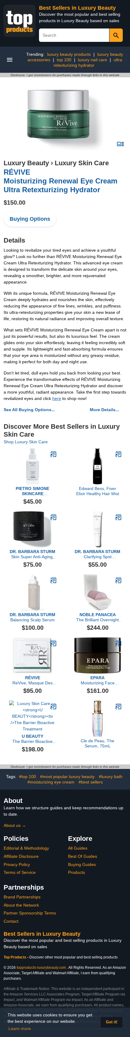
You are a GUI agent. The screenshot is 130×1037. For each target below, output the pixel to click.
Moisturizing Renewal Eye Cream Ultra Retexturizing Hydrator (60, 181)
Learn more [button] (19, 1028)
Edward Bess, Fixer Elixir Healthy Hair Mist (97, 491)
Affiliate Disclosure (21, 856)
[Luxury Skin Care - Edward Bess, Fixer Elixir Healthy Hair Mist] (118, 454)
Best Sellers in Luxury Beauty (77, 8)
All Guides (77, 848)
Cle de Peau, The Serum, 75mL (97, 743)
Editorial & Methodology (26, 848)
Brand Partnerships (22, 896)
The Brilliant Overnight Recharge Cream (97, 617)
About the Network (21, 905)
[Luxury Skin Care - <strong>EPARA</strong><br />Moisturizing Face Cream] (118, 643)
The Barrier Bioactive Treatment (32, 739)
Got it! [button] (111, 1022)
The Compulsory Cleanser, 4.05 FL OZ (32, 491)
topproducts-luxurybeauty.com (41, 967)
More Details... (104, 409)
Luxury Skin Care (82, 163)
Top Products (15, 957)
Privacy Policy (17, 864)
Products (76, 872)
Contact (11, 921)
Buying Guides (82, 864)
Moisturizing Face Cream (98, 680)
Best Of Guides (82, 856)
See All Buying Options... (29, 409)
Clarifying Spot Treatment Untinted (97, 554)
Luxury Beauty (26, 163)
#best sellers (91, 782)
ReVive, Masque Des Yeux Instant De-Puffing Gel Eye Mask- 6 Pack (32, 680)
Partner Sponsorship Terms (30, 913)
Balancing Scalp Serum (32, 617)
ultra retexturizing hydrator (88, 62)
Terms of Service (20, 872)
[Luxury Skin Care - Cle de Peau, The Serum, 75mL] (118, 706)
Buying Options (30, 219)
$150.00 (14, 202)
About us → (15, 825)
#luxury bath (110, 776)
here (56, 398)
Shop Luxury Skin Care (26, 441)
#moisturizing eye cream (51, 782)
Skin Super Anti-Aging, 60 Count (32, 554)
